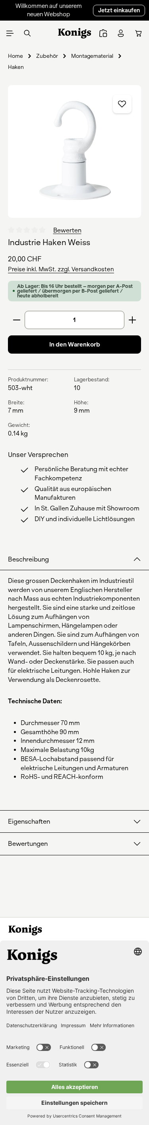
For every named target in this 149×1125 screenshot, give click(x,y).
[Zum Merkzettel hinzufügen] (122, 104)
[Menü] (10, 33)
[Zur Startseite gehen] (74, 33)
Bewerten (67, 230)
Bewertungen (28, 843)
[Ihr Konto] (121, 33)
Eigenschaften (29, 821)
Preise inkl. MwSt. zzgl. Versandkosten (61, 269)
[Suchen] (27, 33)
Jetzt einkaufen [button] (119, 10)
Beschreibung (28, 559)
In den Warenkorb (74, 344)
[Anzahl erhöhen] (132, 320)
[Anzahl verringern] (16, 320)
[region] (74, 151)
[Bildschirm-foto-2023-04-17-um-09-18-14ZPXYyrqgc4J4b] (74, 151)
